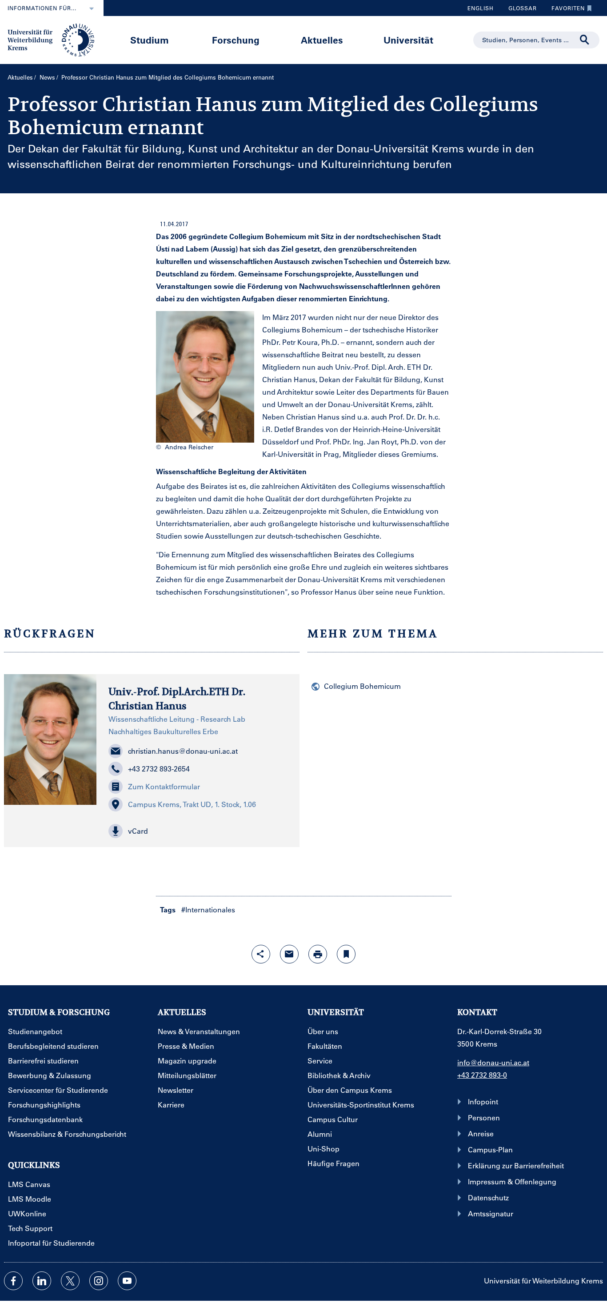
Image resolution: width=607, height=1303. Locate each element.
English (480, 8)
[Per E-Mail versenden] (289, 954)
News (47, 77)
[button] (198, 831)
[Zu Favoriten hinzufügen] (346, 954)
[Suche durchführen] (585, 40)
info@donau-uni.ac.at (493, 1062)
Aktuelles (322, 40)
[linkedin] (41, 1280)
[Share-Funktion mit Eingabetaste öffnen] (261, 954)
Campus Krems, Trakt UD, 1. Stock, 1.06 (192, 804)
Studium (149, 40)
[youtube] (127, 1280)
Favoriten (565, 10)
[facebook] (13, 1280)
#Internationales (208, 909)
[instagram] (98, 1280)
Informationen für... (42, 8)
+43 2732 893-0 (482, 1074)
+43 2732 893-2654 (159, 768)
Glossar (519, 10)
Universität (408, 40)
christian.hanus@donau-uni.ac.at (183, 750)
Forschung (236, 40)
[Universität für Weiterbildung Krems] (55, 39)
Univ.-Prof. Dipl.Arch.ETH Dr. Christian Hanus (176, 698)
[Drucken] (317, 954)
